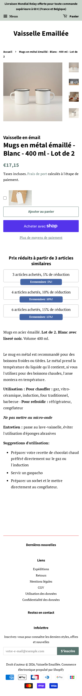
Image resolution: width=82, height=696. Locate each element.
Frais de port (37, 173)
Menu (13, 16)
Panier (74, 16)
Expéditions (41, 569)
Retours (41, 575)
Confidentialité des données (41, 600)
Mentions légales (41, 581)
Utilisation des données (41, 594)
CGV (41, 587)
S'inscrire (68, 651)
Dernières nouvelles (41, 545)
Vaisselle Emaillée (41, 33)
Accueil (7, 52)
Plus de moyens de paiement (41, 237)
